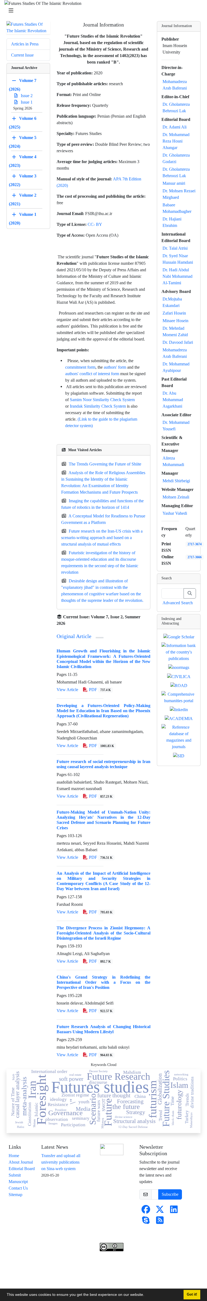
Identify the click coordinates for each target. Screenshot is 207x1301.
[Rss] (159, 1221)
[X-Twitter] (159, 1211)
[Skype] (145, 1221)
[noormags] (178, 667)
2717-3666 (195, 557)
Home (14, 1155)
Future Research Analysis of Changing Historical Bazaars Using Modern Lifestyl (103, 1029)
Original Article (74, 636)
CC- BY (95, 224)
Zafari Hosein (174, 313)
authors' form (115, 367)
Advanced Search (178, 602)
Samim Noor (81, 399)
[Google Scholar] (178, 636)
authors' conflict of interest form (92, 373)
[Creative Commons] (111, 1149)
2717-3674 (195, 544)
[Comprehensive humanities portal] (178, 697)
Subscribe (170, 1194)
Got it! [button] (192, 1294)
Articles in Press (25, 44)
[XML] (69, 623)
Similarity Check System (114, 399)
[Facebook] (145, 1211)
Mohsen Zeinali (176, 497)
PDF (99, 689)
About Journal (21, 1162)
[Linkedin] (173, 1211)
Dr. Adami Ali (175, 127)
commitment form (80, 367)
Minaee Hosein (175, 320)
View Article (67, 689)
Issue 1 (26, 102)
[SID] (178, 755)
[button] (146, 1295)
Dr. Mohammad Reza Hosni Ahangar (176, 141)
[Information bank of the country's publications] (178, 651)
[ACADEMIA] (179, 718)
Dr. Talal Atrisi (175, 248)
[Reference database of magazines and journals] (178, 736)
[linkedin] (179, 709)
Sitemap (15, 1194)
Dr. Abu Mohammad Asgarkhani (173, 400)
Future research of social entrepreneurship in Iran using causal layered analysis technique (103, 764)
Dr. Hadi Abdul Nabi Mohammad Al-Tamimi (177, 276)
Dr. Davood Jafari (178, 342)
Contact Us (18, 1188)
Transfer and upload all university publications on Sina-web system (60, 1162)
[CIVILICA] (179, 676)
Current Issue (22, 55)
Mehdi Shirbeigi (176, 480)
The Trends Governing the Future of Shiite (105, 464)
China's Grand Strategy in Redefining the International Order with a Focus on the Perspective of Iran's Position (103, 982)
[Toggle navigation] (101, 11)
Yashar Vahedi (175, 513)
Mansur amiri (174, 183)
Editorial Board (22, 1168)
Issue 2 (26, 95)
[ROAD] (178, 685)
